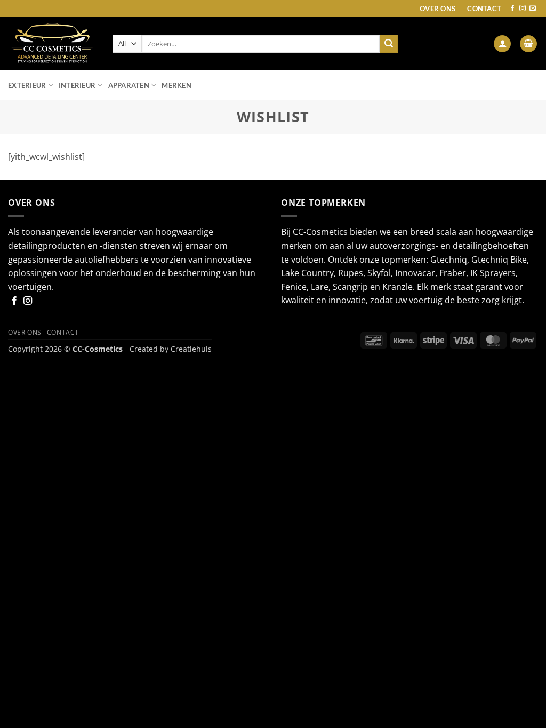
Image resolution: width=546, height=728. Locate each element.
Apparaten (128, 85)
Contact (484, 8)
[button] (502, 44)
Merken (176, 85)
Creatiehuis (191, 349)
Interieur (77, 85)
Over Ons (437, 8)
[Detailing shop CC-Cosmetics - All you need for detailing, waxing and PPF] (52, 44)
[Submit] (389, 44)
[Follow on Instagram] (522, 8)
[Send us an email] (532, 8)
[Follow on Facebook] (512, 8)
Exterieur (27, 85)
